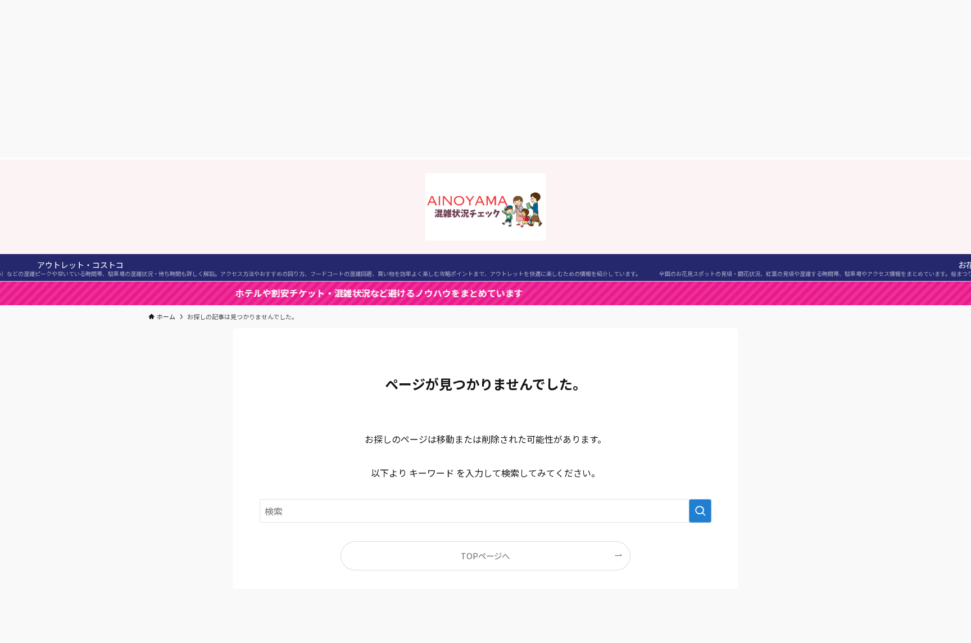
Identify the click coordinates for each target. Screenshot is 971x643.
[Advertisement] (485, 78)
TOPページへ (485, 556)
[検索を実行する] (700, 511)
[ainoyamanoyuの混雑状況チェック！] (485, 207)
